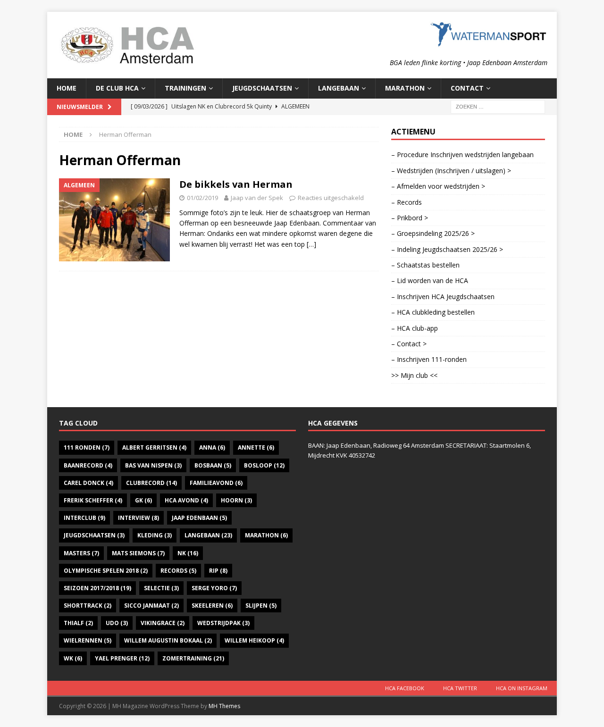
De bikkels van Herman (236, 184)
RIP (218, 571)
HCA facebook (404, 688)
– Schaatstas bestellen (425, 264)
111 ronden (86, 447)
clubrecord (151, 483)
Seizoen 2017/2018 (97, 588)
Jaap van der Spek (257, 197)
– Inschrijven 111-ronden (429, 359)
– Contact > (409, 343)
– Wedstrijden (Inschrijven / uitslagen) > (451, 170)
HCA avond (186, 500)
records (178, 571)
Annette (256, 447)
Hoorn (236, 500)
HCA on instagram (521, 688)
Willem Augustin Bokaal (168, 640)
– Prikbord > (409, 217)
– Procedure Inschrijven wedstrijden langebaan (462, 154)
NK (187, 553)
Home (66, 88)
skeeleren (212, 606)
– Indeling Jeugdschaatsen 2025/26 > (447, 249)
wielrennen (87, 640)
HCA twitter (460, 688)
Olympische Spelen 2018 (106, 571)
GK (143, 500)
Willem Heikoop (254, 640)
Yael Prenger (122, 658)
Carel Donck (88, 483)
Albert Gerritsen (154, 447)
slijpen (261, 606)
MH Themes (224, 706)
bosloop (264, 465)
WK (73, 658)
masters (81, 553)
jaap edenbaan (199, 518)
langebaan (208, 535)
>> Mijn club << (414, 375)
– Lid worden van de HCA (429, 280)
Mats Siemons (138, 553)
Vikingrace (163, 623)
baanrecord (88, 465)
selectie (161, 588)
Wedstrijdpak (223, 623)
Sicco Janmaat (151, 606)
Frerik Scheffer (93, 500)
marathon (266, 535)
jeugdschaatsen (94, 535)
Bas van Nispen (153, 465)
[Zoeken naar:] (498, 105)
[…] (311, 244)
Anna (212, 447)
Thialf (78, 623)
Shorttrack (87, 606)
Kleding (154, 535)
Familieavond (216, 483)
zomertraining (193, 658)
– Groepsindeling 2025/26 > (433, 233)
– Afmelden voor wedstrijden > (438, 186)
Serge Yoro (214, 588)
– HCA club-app (414, 328)
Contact (467, 88)
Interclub (84, 518)
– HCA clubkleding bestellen (433, 312)
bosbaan (212, 465)
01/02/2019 (202, 197)
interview (138, 518)
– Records (406, 202)
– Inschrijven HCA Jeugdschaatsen (443, 296)
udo (117, 623)
